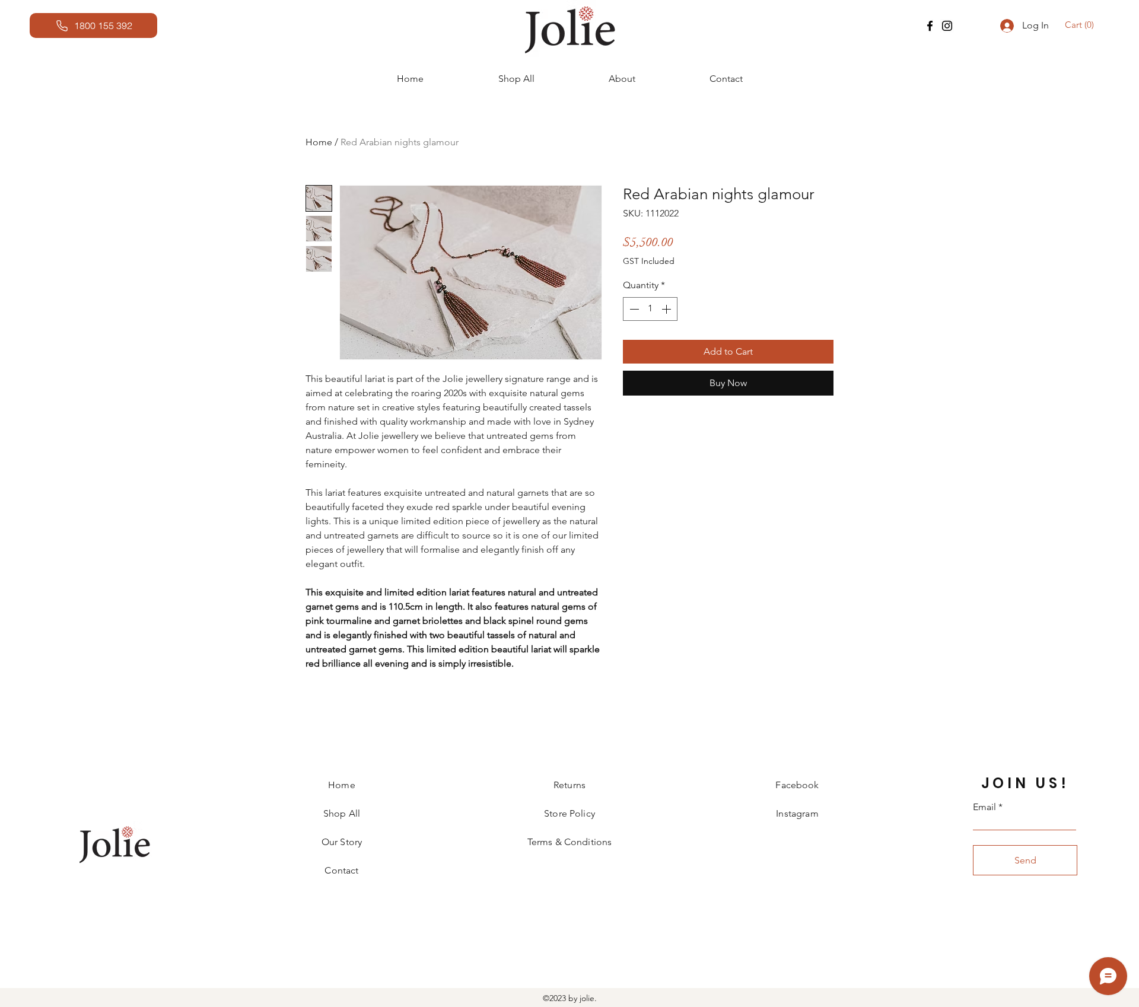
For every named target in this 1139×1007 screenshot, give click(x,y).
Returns (569, 785)
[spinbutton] (650, 309)
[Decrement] (633, 309)
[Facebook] (930, 26)
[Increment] (667, 309)
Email (984, 807)
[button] (1081, 25)
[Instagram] (947, 26)
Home (319, 142)
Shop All (341, 813)
